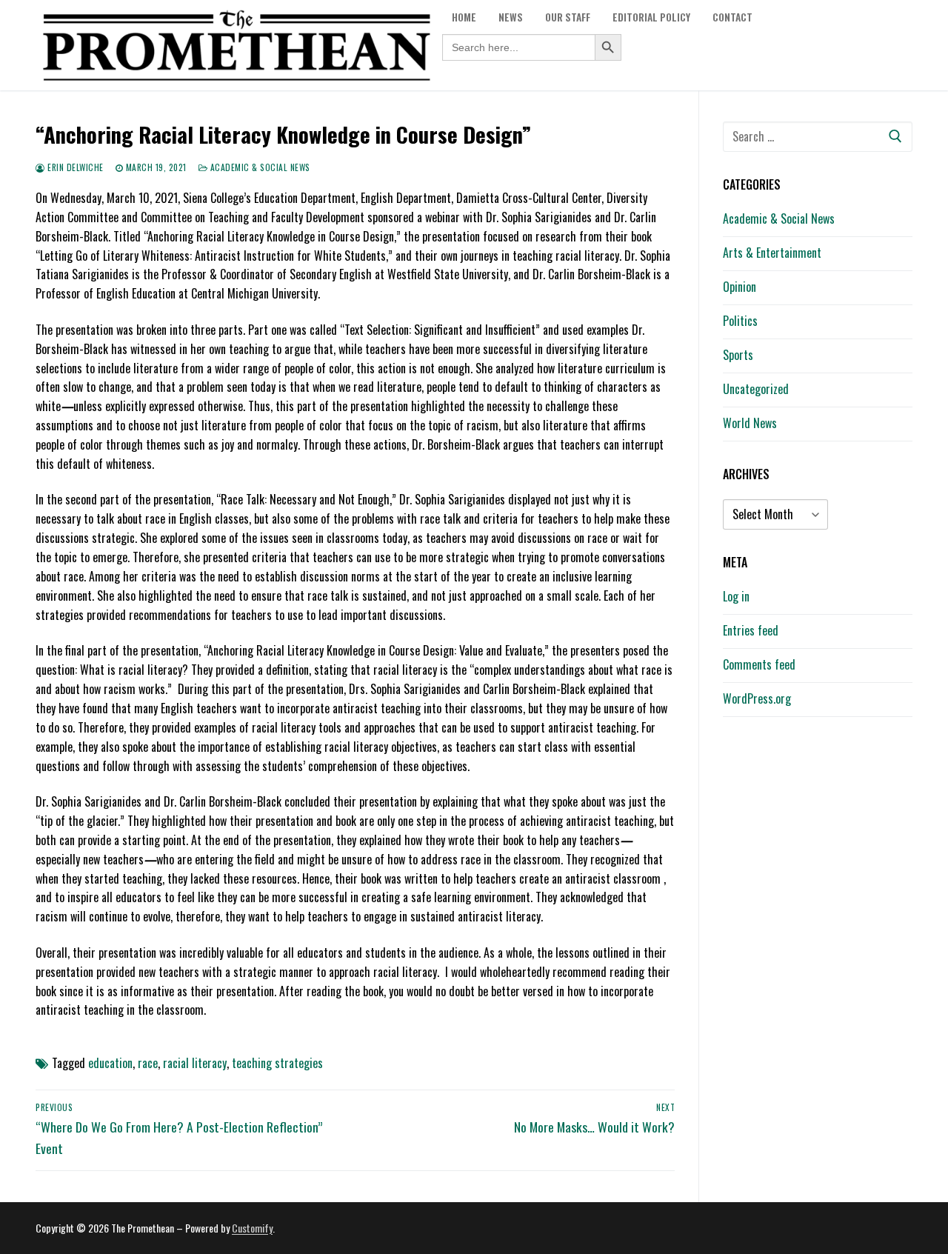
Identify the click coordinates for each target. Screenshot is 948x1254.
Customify (252, 1227)
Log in (736, 596)
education (110, 1063)
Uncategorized (756, 389)
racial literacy (195, 1063)
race (148, 1063)
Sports (738, 355)
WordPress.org (757, 698)
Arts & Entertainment (772, 252)
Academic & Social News (258, 167)
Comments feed (759, 664)
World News (750, 423)
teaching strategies (277, 1063)
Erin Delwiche (74, 167)
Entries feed (750, 630)
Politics (740, 321)
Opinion (739, 287)
